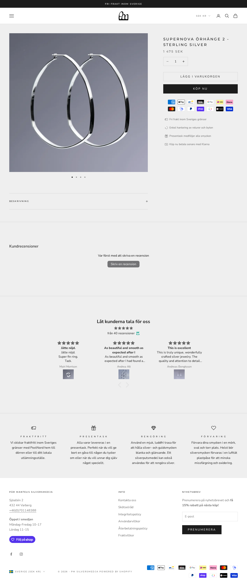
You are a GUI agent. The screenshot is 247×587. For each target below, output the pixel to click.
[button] (120, 385)
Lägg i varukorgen (200, 76)
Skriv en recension (123, 264)
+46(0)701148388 (22, 510)
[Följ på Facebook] (11, 554)
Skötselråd (125, 507)
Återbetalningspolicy (132, 528)
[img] (123, 328)
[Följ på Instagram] (21, 554)
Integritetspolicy (129, 514)
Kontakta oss (127, 500)
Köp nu (200, 89)
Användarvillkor (129, 521)
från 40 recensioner (121, 333)
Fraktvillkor (126, 535)
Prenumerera (202, 530)
